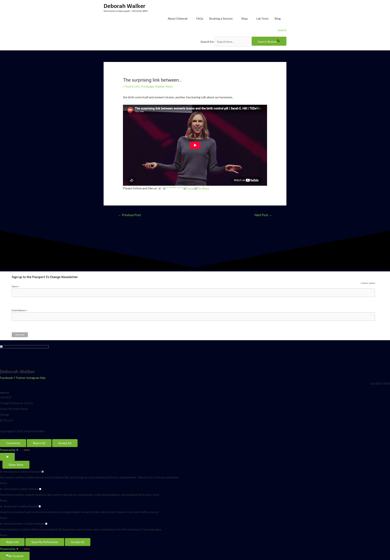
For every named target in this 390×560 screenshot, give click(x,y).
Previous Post (129, 215)
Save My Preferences (44, 542)
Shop (244, 18)
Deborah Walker (124, 6)
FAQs (199, 18)
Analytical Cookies (16, 506)
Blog (278, 18)
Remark (34, 489)
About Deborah (178, 18)
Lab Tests (262, 18)
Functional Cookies (16, 489)
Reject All (39, 443)
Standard (35, 471)
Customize (13, 443)
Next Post (263, 215)
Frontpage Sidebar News (157, 86)
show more (16, 465)
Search (282, 30)
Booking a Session (221, 18)
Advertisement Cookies (19, 523)
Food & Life (132, 86)
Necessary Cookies (16, 471)
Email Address (19, 310)
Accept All (64, 443)
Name (15, 286)
